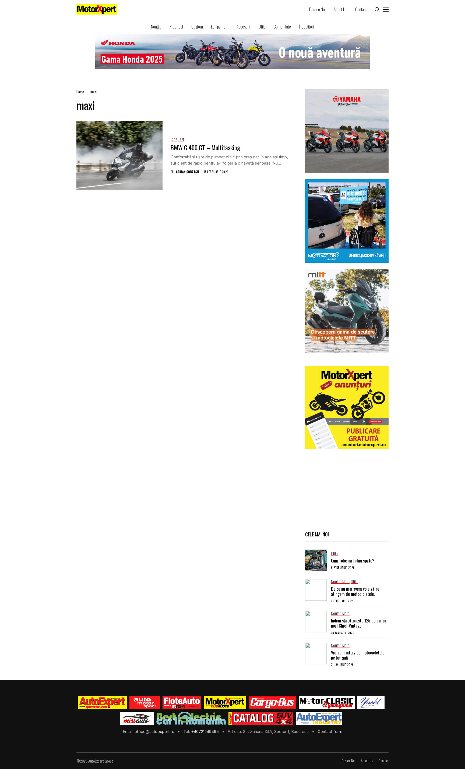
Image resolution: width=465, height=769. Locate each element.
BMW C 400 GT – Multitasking (205, 147)
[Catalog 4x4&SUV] (260, 718)
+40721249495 (205, 731)
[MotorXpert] (225, 702)
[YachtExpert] (371, 702)
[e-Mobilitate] (191, 718)
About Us (367, 761)
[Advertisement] (347, 489)
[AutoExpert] (102, 702)
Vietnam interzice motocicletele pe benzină (357, 655)
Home (80, 91)
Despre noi (348, 761)
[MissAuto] (137, 718)
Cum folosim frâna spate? (352, 560)
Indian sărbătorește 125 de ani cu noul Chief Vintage (358, 623)
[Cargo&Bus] (272, 702)
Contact (383, 761)
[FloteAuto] (182, 702)
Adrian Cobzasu (187, 172)
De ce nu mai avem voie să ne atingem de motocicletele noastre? (355, 594)
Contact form (330, 731)
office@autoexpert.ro (155, 731)
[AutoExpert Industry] (319, 718)
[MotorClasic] (327, 702)
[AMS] (144, 702)
